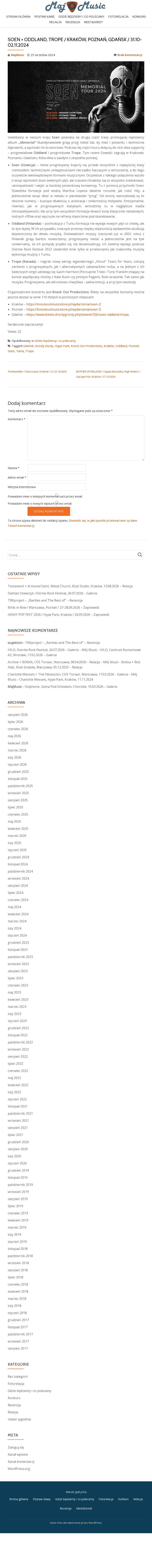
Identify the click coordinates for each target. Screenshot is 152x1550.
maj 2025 (14, 821)
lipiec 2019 (15, 1206)
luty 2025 (14, 843)
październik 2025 (20, 786)
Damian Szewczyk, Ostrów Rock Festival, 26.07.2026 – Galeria (52, 593)
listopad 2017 (18, 1327)
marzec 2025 (17, 836)
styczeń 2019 (17, 1241)
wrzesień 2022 (18, 1049)
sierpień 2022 (18, 1056)
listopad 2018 (18, 1249)
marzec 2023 (17, 1006)
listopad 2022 (18, 1035)
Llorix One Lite (58, 1522)
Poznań (134, 346)
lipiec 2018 (15, 1277)
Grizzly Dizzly (44, 346)
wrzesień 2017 (18, 1341)
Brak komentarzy (130, 55)
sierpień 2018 (18, 1270)
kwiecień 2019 (18, 1220)
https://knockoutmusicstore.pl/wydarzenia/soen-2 (63, 304)
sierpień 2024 (18, 885)
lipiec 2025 (15, 807)
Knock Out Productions (86, 346)
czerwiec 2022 (18, 1071)
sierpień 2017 (18, 1348)
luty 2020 (14, 1156)
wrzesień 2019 (18, 1192)
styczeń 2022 (17, 1099)
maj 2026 (14, 736)
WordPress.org (19, 1469)
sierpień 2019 (18, 1199)
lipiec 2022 (15, 1063)
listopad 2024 (18, 864)
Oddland (121, 346)
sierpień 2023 (18, 971)
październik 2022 (20, 1042)
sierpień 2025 (18, 800)
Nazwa (13, 468)
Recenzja (73, 22)
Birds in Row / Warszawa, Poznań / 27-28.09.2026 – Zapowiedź (53, 607)
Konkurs (139, 16)
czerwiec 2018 (18, 1284)
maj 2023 (14, 992)
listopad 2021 (18, 1106)
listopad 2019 (18, 1177)
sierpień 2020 (18, 1149)
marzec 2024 (17, 921)
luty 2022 (14, 1092)
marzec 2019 (17, 1227)
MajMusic (17, 55)
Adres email (17, 477)
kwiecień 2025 (18, 828)
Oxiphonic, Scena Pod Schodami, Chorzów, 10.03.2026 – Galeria (71, 686)
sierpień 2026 (18, 714)
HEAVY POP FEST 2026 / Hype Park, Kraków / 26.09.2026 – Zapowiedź (58, 614)
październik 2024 (20, 871)
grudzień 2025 (18, 771)
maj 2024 (14, 907)
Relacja (55, 22)
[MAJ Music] (76, 7)
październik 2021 (20, 1113)
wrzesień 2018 (18, 1263)
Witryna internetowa (22, 487)
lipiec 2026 (15, 722)
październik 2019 (20, 1184)
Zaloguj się (16, 1447)
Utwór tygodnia (19, 1419)
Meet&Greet (93, 22)
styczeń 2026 (17, 764)
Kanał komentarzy (21, 1461)
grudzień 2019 (18, 1170)
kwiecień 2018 (18, 1291)
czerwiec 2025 (18, 814)
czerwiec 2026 (18, 729)
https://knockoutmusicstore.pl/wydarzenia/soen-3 (63, 309)
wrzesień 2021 (18, 1120)
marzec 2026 (17, 750)
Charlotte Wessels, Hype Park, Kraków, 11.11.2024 (56, 679)
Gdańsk (28, 346)
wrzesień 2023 (18, 964)
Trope (29, 351)
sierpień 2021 (18, 1128)
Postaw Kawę (44, 16)
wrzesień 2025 (18, 793)
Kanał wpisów (18, 1454)
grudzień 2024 (18, 857)
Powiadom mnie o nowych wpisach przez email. (40, 503)
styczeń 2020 (17, 1163)
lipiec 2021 (15, 1135)
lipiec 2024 (15, 893)
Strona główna (18, 16)
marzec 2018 (17, 1298)
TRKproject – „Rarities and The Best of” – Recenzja (45, 600)
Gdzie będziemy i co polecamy (81, 16)
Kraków (109, 346)
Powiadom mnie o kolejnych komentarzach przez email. (45, 496)
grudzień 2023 (18, 942)
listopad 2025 (18, 779)
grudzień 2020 (18, 1142)
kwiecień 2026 (18, 743)
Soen (11, 351)
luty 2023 (14, 1014)
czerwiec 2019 (18, 1213)
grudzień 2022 (18, 1028)
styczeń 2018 (17, 1313)
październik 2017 (20, 1334)
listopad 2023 (18, 949)
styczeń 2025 (17, 850)
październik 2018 (20, 1256)
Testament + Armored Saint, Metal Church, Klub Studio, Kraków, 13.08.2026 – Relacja (70, 586)
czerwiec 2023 (18, 985)
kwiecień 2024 (18, 914)
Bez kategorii (18, 1376)
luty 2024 (14, 928)
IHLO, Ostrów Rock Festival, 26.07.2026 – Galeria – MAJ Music (52, 650)
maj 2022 (14, 1078)
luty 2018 (14, 1306)
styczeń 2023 (17, 1021)
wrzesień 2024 (18, 878)
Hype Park (62, 346)
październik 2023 (20, 957)
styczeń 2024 (17, 935)
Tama (20, 351)
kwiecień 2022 (18, 1085)
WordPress (95, 1522)
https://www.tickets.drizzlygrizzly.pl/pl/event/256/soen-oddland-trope (77, 314)
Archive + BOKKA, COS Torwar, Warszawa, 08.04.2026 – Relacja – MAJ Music (63, 662)
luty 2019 (14, 1234)
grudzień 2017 (18, 1320)
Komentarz (16, 419)
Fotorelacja (118, 16)
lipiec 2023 (15, 978)
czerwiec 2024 (18, 900)
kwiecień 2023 (18, 999)
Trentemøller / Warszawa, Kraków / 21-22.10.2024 (37, 371)
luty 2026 (14, 757)
